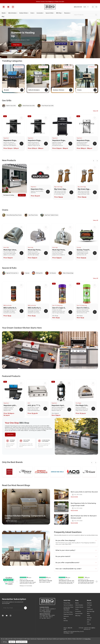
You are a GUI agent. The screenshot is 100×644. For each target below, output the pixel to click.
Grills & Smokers (12, 13)
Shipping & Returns (68, 614)
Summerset (90, 609)
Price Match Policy (68, 612)
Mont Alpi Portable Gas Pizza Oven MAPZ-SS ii (34, 250)
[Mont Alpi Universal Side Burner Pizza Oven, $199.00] (13, 236)
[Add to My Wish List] (48, 176)
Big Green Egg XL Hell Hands (61, 189)
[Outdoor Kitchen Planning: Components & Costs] (26, 506)
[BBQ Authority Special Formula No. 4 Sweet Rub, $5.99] (38, 294)
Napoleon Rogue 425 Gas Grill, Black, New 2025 (10, 140)
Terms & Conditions (68, 605)
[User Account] (93, 7)
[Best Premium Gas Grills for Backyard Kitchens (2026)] (61, 519)
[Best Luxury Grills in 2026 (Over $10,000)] (61, 494)
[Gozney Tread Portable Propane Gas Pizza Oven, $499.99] (86, 236)
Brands (3, 13)
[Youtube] (8, 7)
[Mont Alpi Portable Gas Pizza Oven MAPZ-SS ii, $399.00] (38, 236)
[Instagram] (13, 7)
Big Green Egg (90, 611)
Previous (93, 160)
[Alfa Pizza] (9, 471)
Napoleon (89, 603)
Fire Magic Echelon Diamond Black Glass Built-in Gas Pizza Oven (82, 405)
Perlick (88, 615)
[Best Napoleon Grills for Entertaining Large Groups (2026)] (61, 506)
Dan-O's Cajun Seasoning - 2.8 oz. (59, 308)
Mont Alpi (89, 617)
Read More (74, 497)
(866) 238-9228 (46, 611)
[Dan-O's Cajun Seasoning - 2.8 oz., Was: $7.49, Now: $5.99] (62, 294)
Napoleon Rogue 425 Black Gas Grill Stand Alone (59, 140)
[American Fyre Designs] (41, 471)
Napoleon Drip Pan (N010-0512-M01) (37, 189)
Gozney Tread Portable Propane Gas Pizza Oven (83, 250)
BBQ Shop (58, 13)
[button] (48, 192)
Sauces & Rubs (49, 13)
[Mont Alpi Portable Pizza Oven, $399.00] (62, 236)
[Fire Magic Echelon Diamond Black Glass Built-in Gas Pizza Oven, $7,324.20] (85, 392)
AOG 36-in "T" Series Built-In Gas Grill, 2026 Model (34, 405)
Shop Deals (16, 44)
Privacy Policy (67, 603)
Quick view (48, 172)
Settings (5, 642)
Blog (3, 16)
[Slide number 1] (50, 38)
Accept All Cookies (21, 642)
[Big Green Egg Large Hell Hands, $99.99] (87, 175)
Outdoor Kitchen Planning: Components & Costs (25, 517)
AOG (88, 622)
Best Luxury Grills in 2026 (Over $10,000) (84, 492)
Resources (67, 13)
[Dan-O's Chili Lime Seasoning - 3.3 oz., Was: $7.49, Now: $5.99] (86, 294)
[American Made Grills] (57, 471)
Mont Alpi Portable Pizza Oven (59, 250)
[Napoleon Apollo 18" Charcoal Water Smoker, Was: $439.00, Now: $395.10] (61, 392)
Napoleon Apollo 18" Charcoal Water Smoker (58, 405)
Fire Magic (89, 605)
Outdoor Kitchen (23, 13)
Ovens (32, 13)
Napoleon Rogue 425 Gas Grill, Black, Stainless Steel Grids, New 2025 (34, 140)
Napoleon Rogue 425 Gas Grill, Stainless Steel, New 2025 (83, 140)
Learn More (22, 195)
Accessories (40, 13)
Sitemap (66, 620)
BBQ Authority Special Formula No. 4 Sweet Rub (34, 308)
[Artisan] (89, 471)
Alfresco (89, 619)
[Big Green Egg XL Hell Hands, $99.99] (64, 175)
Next (97, 160)
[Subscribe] (25, 607)
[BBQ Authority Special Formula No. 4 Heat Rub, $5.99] (13, 294)
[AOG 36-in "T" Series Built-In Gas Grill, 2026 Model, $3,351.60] (37, 392)
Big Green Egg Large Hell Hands (84, 189)
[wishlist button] (96, 7)
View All (95, 111)
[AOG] (73, 471)
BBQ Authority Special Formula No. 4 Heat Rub (10, 308)
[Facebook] (3, 7)
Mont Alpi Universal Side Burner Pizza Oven (10, 250)
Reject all (12, 642)
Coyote (88, 607)
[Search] (96, 15)
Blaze (88, 613)
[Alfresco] (25, 471)
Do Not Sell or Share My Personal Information (68, 609)
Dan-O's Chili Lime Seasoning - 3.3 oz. (83, 308)
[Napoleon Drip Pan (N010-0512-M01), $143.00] (40, 175)
